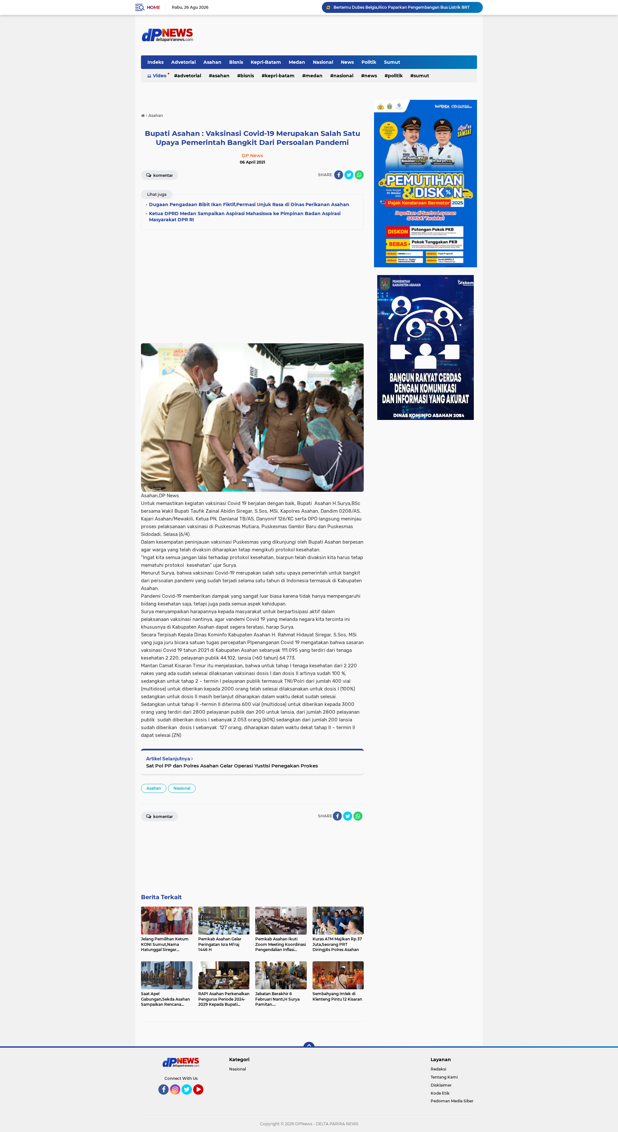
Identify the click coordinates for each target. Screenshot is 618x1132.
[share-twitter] (348, 174)
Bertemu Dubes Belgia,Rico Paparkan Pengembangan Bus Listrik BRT (401, 7)
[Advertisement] (252, 281)
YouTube (202, 1097)
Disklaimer (441, 1085)
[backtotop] (309, 1047)
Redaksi (438, 1069)
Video (159, 76)
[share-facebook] (338, 174)
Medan (297, 62)
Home (153, 7)
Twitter (190, 1097)
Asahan (212, 62)
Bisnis (236, 62)
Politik (368, 62)
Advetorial (183, 62)
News (347, 62)
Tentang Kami (444, 1077)
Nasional (323, 62)
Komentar (162, 175)
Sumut (392, 62)
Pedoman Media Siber (452, 1101)
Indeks (155, 62)
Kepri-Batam (266, 62)
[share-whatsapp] (359, 174)
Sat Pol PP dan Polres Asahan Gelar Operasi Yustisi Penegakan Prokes (232, 766)
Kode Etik (440, 1093)
